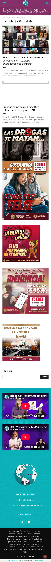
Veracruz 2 (32, 549)
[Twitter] (22, 522)
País (42, 547)
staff (4, 67)
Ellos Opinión (37, 539)
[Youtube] (28, 522)
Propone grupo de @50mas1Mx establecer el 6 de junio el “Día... (20, 109)
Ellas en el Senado (35, 536)
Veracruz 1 (22, 549)
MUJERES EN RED (16, 544)
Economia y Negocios (12, 547)
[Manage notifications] (45, 557)
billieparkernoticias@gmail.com (31, 505)
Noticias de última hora (31, 547)
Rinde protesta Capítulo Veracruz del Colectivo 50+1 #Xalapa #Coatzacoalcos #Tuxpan (23, 60)
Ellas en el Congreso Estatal (17, 536)
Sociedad (13, 549)
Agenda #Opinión (15, 531)
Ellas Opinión (22, 542)
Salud (5, 549)
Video (26, 552)
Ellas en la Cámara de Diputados (18, 539)
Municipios (35, 544)
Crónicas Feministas (16, 534)
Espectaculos (11, 542)
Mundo (26, 544)
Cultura (28, 534)
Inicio (4, 17)
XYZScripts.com (38, 561)
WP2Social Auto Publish (16, 561)
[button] (4, 3)
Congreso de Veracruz (32, 531)
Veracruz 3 (42, 549)
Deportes (36, 534)
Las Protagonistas (36, 542)
